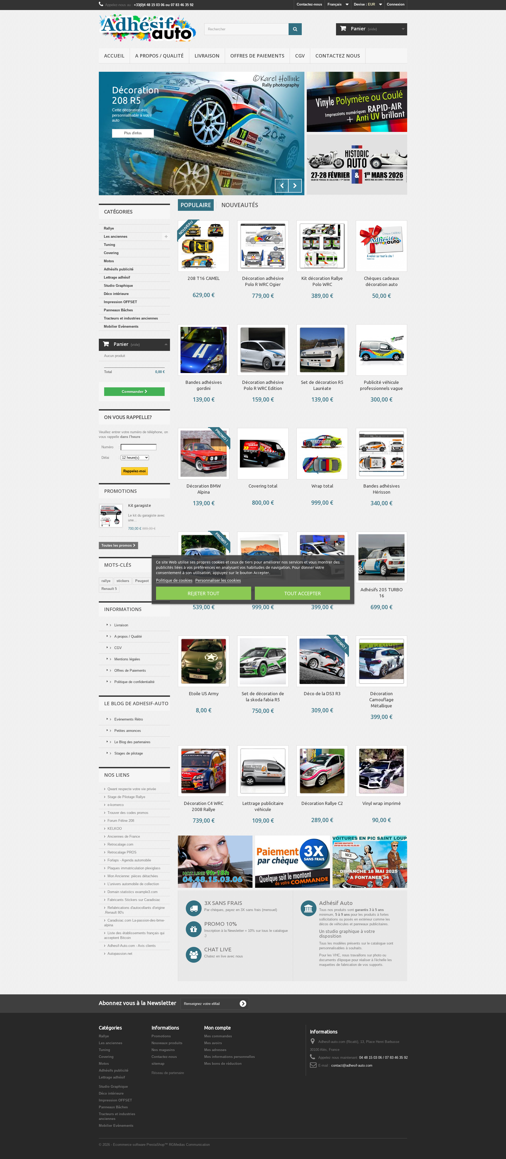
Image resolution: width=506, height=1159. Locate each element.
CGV (300, 56)
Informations (123, 609)
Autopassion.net (120, 954)
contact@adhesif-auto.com (351, 1065)
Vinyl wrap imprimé (381, 803)
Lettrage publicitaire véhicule (263, 806)
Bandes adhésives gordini (204, 385)
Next (295, 186)
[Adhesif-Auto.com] (147, 28)
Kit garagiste (139, 505)
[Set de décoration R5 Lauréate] (322, 350)
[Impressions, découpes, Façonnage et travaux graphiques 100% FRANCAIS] (357, 102)
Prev (282, 186)
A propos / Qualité (159, 56)
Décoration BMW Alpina (204, 488)
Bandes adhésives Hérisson (381, 488)
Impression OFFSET (120, 302)
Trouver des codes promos (128, 813)
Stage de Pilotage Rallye (126, 797)
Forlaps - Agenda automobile (129, 860)
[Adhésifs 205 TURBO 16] (381, 557)
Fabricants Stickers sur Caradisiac (134, 900)
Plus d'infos (133, 133)
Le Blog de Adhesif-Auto (136, 703)
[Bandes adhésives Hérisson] (381, 454)
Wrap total (322, 485)
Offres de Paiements (257, 56)
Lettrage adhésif (117, 277)
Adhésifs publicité (118, 269)
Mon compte (217, 1027)
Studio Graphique (118, 286)
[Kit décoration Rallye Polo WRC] (322, 246)
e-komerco (116, 805)
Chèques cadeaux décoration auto (381, 281)
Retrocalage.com (120, 844)
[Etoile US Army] (204, 661)
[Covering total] (263, 454)
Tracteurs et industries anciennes (131, 318)
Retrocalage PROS (122, 852)
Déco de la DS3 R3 (322, 693)
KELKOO (115, 829)
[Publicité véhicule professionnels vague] (381, 350)
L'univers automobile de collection (133, 884)
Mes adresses (215, 1050)
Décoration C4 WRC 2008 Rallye (203, 806)
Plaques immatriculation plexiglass (134, 868)
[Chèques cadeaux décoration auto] (381, 246)
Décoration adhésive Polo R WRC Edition (263, 385)
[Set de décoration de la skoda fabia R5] (263, 661)
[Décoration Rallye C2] (322, 771)
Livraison (207, 56)
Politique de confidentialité (133, 682)
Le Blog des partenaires (131, 742)
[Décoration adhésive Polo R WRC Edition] (263, 350)
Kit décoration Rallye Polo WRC (322, 281)
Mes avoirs (213, 1043)
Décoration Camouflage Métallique (381, 699)
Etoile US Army (203, 693)
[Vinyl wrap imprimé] (381, 771)
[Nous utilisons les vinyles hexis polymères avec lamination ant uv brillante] (292, 861)
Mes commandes (218, 1036)
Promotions (120, 491)
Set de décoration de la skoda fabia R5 (263, 696)
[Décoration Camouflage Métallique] (381, 661)
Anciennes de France (124, 836)
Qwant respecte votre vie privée (132, 789)
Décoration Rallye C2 (322, 803)
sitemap (158, 1064)
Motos (109, 261)
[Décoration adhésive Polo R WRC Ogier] (263, 246)
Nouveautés (239, 205)
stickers (122, 581)
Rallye (109, 228)
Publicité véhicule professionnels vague (381, 385)
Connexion (396, 4)
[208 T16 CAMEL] (204, 246)
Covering (111, 253)
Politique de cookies (174, 580)
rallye (105, 581)
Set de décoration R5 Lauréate (322, 385)
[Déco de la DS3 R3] (322, 661)
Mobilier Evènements (121, 326)
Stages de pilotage (128, 753)
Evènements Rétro (128, 719)
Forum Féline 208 (121, 821)
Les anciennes (115, 237)
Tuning (109, 245)
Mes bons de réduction (223, 1064)
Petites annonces (127, 731)
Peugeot (142, 581)
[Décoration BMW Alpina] (204, 454)
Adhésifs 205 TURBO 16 (382, 592)
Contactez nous (337, 56)
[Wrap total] (322, 454)
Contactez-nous (309, 4)
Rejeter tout (203, 593)
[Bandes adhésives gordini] (204, 350)
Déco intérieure (116, 294)
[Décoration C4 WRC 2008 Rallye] (204, 771)
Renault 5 (109, 589)
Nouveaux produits (167, 1043)
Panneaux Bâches (118, 310)
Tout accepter (302, 593)
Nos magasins (163, 1050)
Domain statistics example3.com (133, 892)
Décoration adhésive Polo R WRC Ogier (263, 281)
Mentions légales (126, 659)
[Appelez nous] (215, 861)
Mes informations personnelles (229, 1057)
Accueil (114, 56)
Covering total (263, 485)
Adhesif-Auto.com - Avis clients (132, 946)
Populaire (196, 205)
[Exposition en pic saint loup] (370, 861)
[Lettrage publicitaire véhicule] (263, 771)
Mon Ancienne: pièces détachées (133, 876)
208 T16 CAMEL (204, 278)
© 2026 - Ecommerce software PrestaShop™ (134, 1145)
